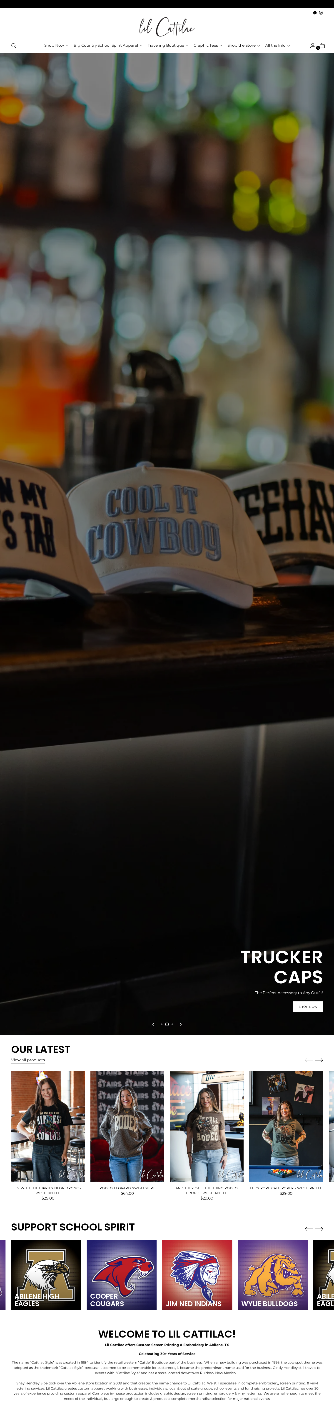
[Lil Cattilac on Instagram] (321, 13)
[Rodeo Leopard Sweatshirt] (127, 1126)
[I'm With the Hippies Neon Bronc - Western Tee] (48, 1126)
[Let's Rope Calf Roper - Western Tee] (286, 1126)
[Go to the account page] (310, 45)
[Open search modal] (13, 45)
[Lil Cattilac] (167, 27)
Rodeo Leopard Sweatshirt (127, 1188)
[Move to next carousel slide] (180, 1024)
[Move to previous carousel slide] (154, 1024)
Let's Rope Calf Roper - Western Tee (286, 1188)
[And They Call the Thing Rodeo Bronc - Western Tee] (207, 1126)
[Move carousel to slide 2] (167, 1024)
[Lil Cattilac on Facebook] (315, 13)
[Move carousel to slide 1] (161, 1024)
